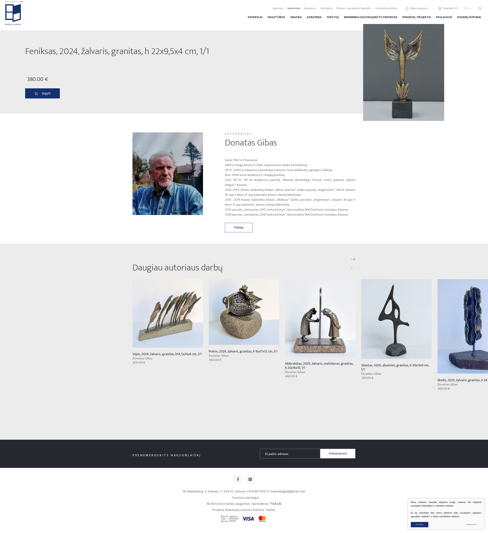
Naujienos (310, 8)
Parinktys (471, 524)
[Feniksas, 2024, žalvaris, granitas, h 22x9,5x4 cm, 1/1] (403, 72)
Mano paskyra (419, 8)
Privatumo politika (386, 8)
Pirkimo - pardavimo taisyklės (354, 8)
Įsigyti (46, 93)
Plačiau (239, 227)
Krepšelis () (450, 8)
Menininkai (293, 8)
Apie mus (278, 8)
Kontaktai (326, 8)
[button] (353, 259)
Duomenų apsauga (245, 497)
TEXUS (275, 503)
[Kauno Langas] (13, 15)
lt (466, 8)
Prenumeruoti (338, 453)
